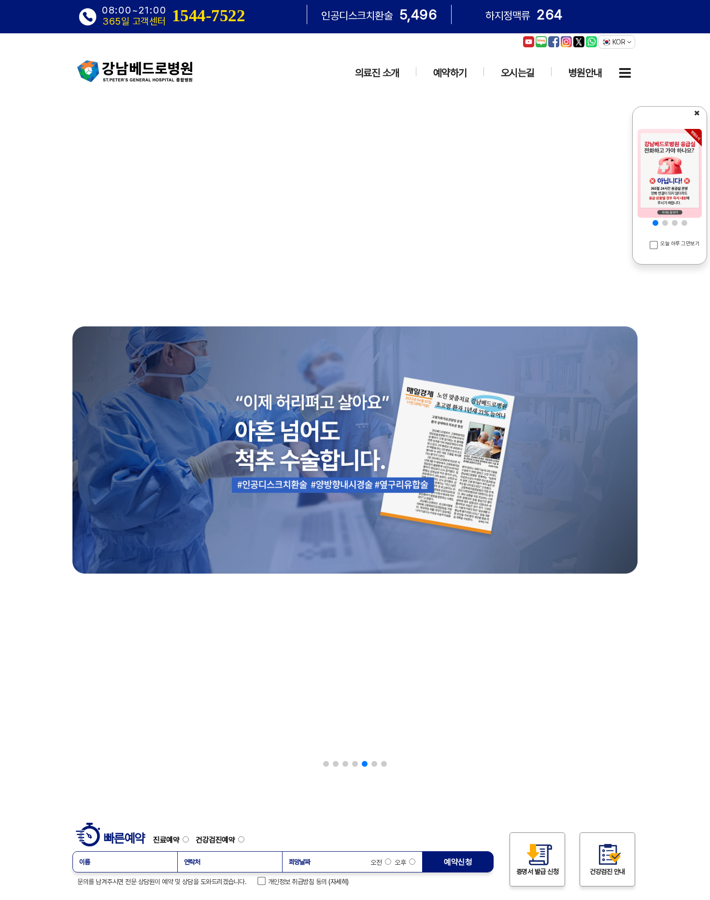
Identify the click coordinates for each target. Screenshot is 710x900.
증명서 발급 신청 (537, 871)
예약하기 (450, 73)
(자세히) (338, 882)
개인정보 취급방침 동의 (296, 882)
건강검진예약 (217, 839)
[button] (326, 764)
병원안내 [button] (585, 73)
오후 (401, 862)
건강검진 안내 (607, 871)
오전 (377, 862)
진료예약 (168, 839)
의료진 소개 (377, 73)
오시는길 (518, 73)
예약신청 (458, 862)
